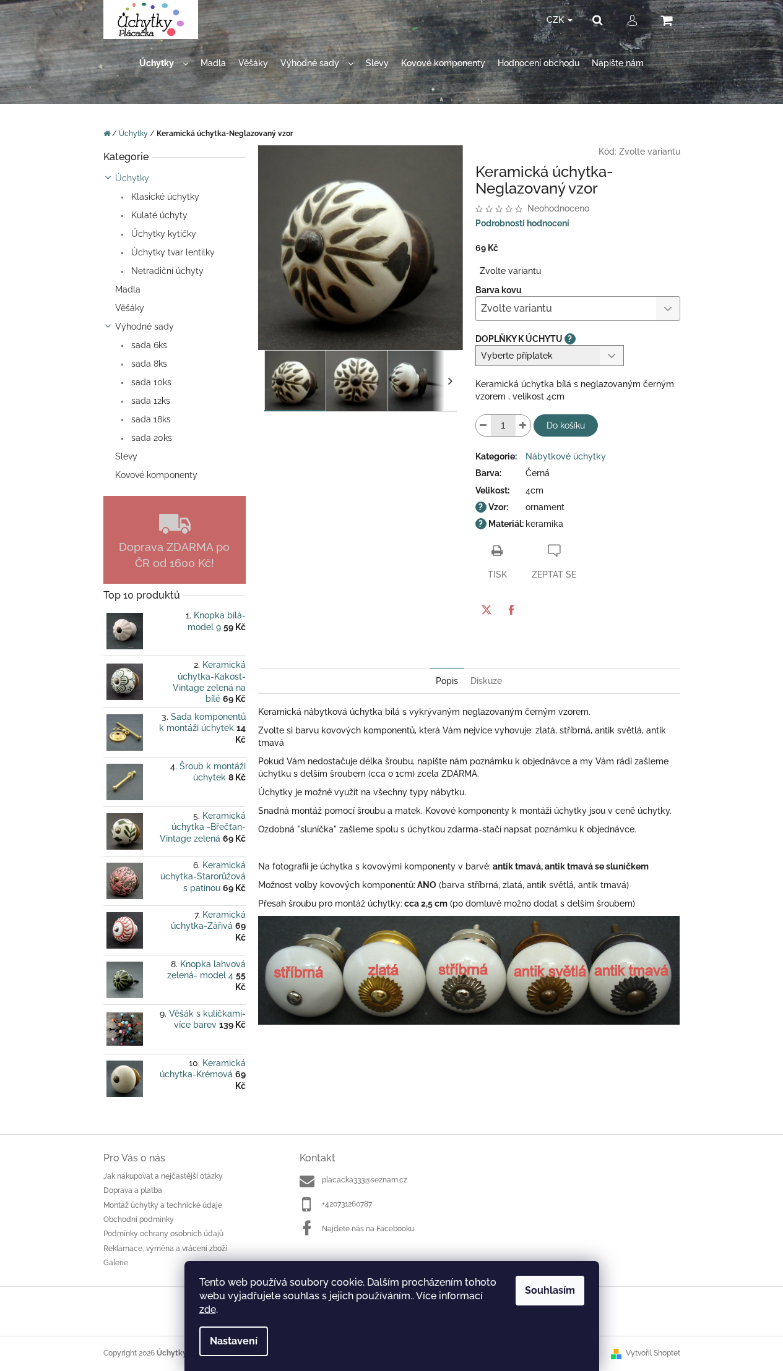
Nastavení (233, 1341)
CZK (556, 20)
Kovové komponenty (156, 475)
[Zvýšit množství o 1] (523, 425)
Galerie (115, 1262)
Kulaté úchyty (158, 215)
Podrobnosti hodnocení (522, 223)
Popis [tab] (447, 681)
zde (207, 1309)
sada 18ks (150, 419)
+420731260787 (347, 1204)
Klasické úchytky (164, 197)
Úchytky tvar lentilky (172, 252)
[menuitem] (163, 63)
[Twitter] (486, 610)
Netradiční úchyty (166, 271)
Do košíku (566, 425)
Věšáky (129, 308)
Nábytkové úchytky (566, 456)
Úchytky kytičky (162, 234)
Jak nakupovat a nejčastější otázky (163, 1176)
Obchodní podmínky (138, 1219)
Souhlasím (550, 1290)
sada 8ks (148, 364)
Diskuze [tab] (486, 681)
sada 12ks (149, 401)
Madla (128, 289)
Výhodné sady (144, 326)
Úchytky (132, 178)
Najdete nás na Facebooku (368, 1228)
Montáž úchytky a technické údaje (162, 1205)
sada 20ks (150, 438)
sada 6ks (148, 345)
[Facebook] (511, 610)
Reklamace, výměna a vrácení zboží (165, 1248)
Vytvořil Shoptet (653, 1353)
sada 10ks (150, 382)
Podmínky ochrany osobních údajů (163, 1233)
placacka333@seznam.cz (364, 1180)
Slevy (126, 456)
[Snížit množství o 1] (483, 425)
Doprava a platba (132, 1190)
